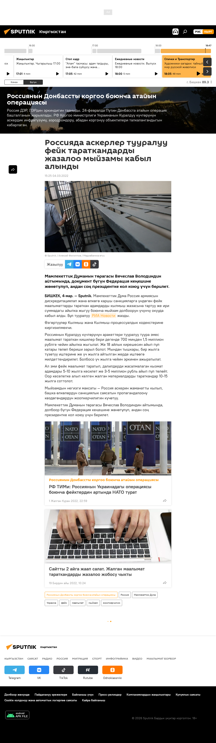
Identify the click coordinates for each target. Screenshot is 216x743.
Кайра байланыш (93, 700)
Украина (51, 602)
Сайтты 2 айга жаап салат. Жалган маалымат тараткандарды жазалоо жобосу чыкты (97, 571)
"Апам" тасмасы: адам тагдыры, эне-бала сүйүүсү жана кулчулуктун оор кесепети (87, 67)
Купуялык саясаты (188, 694)
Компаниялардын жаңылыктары (149, 694)
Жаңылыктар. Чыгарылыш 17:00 (38, 63)
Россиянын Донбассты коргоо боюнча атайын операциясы (104, 480)
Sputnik (51, 255)
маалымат (78, 602)
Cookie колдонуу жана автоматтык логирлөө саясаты (40, 700)
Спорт (97, 658)
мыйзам (93, 602)
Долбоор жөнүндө (17, 694)
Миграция (80, 658)
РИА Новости (103, 315)
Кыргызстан (13, 658)
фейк (64, 602)
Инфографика (117, 658)
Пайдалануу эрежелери (51, 694)
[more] (165, 500)
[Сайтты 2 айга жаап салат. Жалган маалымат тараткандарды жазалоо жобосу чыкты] (108, 536)
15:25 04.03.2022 (56, 176)
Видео (137, 658)
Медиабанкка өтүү (94, 255)
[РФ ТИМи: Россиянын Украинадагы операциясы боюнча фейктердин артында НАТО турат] (108, 448)
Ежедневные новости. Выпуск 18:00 (135, 65)
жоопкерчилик (111, 602)
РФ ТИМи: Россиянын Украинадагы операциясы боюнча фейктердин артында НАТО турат (100, 489)
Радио (47, 658)
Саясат (32, 658)
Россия (125, 594)
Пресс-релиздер (110, 694)
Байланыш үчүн (82, 694)
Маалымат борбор (161, 658)
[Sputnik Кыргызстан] (20, 35)
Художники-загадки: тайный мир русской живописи (183, 65)
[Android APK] (17, 715)
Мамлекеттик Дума (145, 594)
